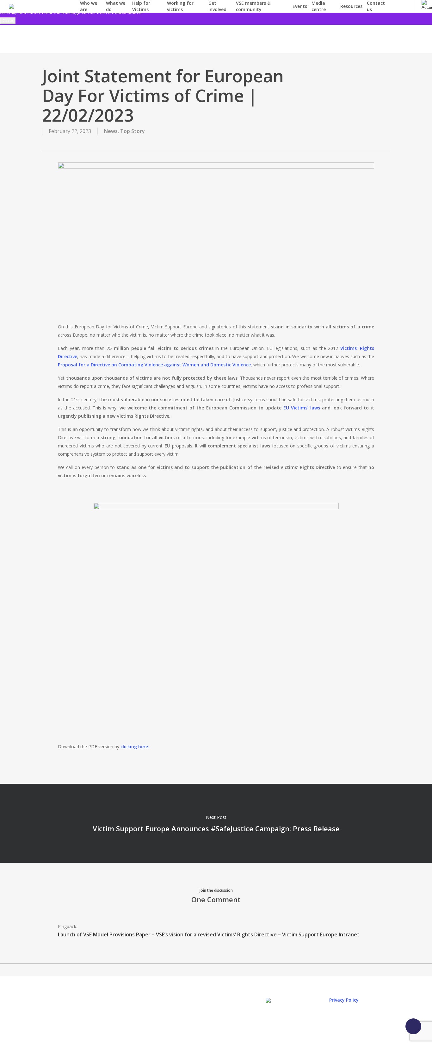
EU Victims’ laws (301, 408)
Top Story (132, 131)
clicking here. (134, 747)
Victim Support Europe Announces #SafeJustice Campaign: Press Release (216, 823)
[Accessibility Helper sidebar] (425, 4)
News (111, 131)
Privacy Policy (344, 1000)
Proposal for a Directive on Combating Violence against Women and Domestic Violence (154, 365)
